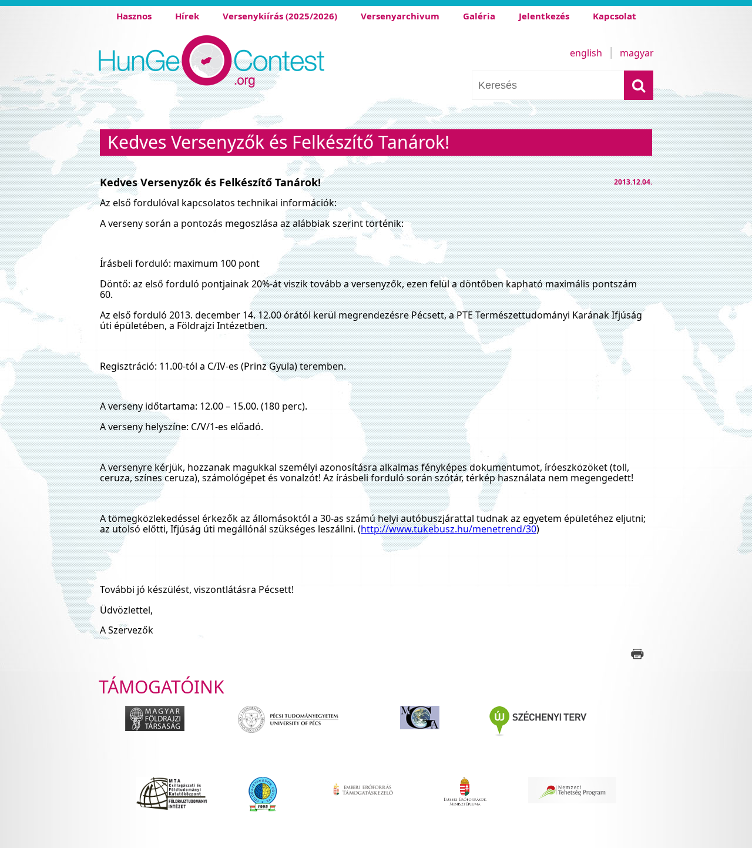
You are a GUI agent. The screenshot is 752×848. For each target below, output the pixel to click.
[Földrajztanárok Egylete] (266, 800)
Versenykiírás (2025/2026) (280, 16)
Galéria (479, 16)
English (586, 52)
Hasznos (134, 16)
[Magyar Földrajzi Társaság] (160, 729)
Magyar (637, 52)
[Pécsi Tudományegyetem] (298, 729)
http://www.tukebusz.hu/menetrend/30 (448, 528)
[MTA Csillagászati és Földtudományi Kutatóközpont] (171, 800)
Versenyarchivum (400, 16)
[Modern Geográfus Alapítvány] (424, 729)
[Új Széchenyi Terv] (558, 729)
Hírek (187, 16)
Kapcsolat (614, 16)
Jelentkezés (544, 16)
